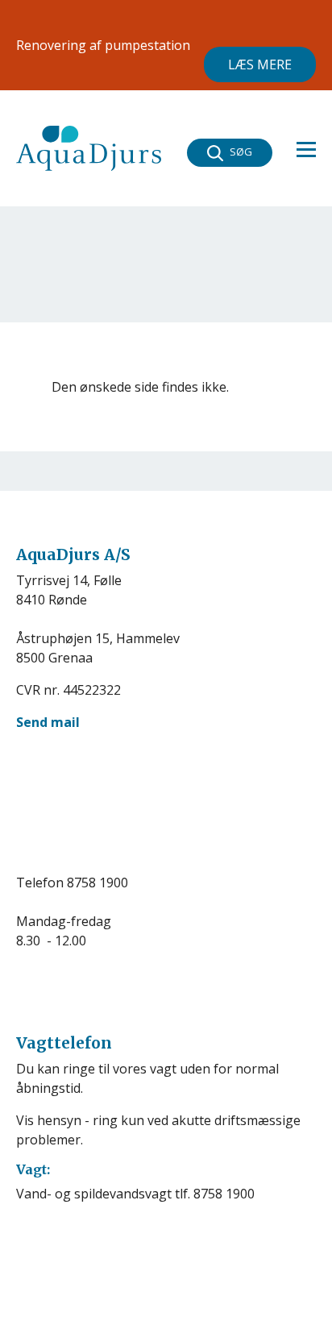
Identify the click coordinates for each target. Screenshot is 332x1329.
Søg (241, 151)
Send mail (48, 722)
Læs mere (260, 64)
